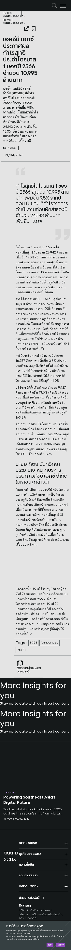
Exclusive (11, 793)
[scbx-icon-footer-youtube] (12, 866)
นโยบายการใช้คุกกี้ (32, 939)
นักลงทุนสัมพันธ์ (29, 897)
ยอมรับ (61, 945)
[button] (43, 843)
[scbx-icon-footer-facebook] (5, 866)
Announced (49, 642)
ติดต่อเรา (25, 905)
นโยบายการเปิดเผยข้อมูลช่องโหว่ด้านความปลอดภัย (41, 916)
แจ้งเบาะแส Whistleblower (35, 910)
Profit (21, 649)
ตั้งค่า (50, 945)
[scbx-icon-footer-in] (6, 870)
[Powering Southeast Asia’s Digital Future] (35, 766)
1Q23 (33, 642)
